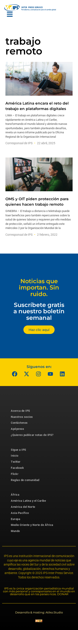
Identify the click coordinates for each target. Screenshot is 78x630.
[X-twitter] (26, 374)
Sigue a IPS (18, 449)
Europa (15, 519)
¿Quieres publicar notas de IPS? (32, 435)
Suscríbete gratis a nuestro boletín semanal (39, 311)
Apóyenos (17, 428)
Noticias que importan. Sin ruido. (39, 288)
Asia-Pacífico (20, 513)
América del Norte (23, 506)
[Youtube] (50, 374)
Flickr (14, 474)
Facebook (17, 467)
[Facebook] (14, 374)
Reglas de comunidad (25, 480)
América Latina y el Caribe (28, 500)
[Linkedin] (62, 374)
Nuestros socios (22, 416)
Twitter (16, 461)
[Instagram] (38, 374)
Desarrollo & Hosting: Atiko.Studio (39, 612)
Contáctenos (19, 422)
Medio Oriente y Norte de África (32, 525)
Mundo (15, 531)
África (15, 494)
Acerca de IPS (20, 410)
